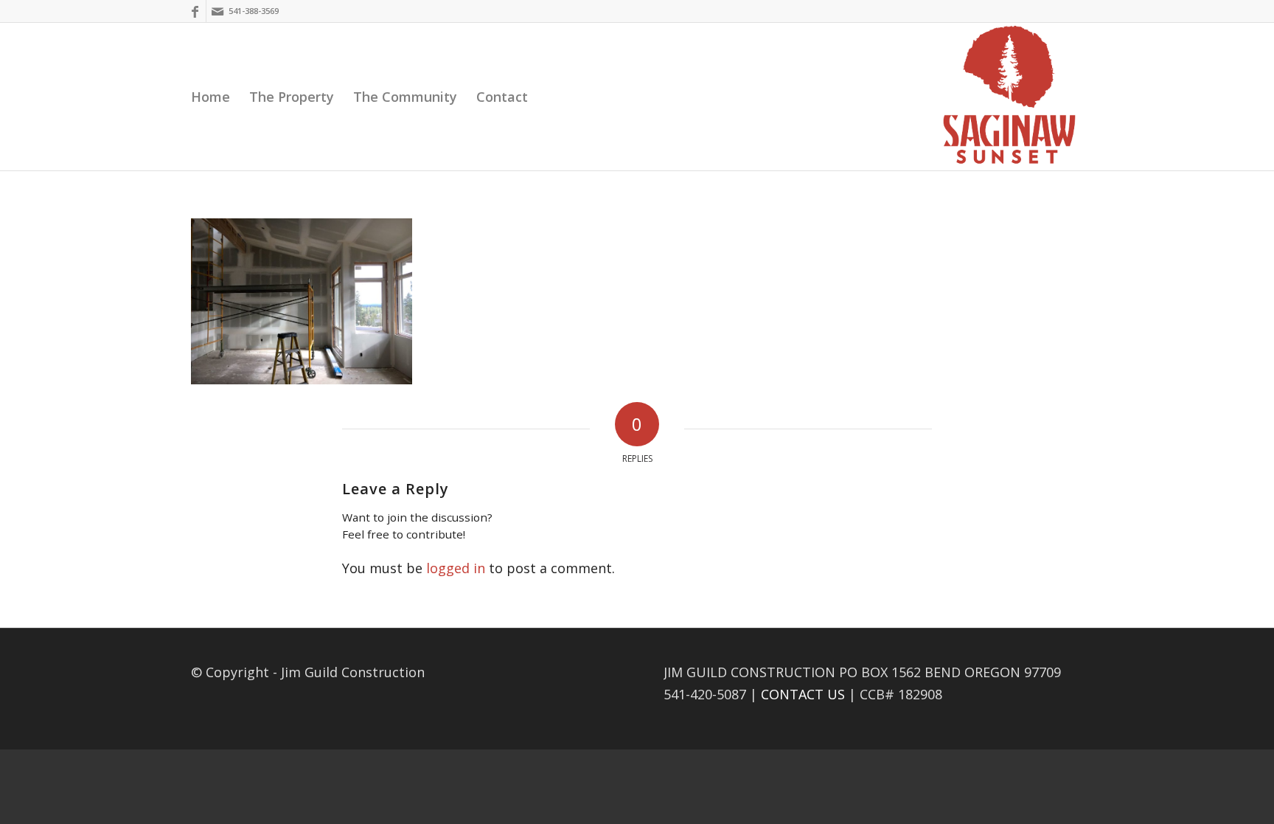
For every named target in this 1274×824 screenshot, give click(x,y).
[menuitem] (210, 96)
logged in (455, 568)
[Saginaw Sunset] (1009, 96)
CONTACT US (803, 694)
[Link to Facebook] (195, 11)
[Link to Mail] (217, 11)
